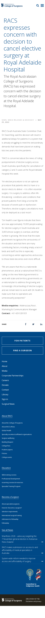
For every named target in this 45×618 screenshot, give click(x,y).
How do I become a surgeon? (12, 508)
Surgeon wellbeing (8, 438)
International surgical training (12, 515)
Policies (4, 453)
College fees (6, 446)
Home (4, 361)
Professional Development (11, 479)
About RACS (7, 416)
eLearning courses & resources (12, 482)
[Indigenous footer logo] (34, 578)
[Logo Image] (12, 6)
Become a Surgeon (10, 497)
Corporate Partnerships (12, 375)
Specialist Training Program (11, 486)
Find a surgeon (22, 350)
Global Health (6, 430)
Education (6, 468)
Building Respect (7, 442)
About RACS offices (8, 427)
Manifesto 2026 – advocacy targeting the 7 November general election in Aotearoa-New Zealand (20, 539)
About (4, 366)
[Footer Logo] (11, 600)
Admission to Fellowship (10, 519)
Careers (5, 380)
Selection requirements (10, 512)
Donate (5, 385)
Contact (5, 389)
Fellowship (5, 523)
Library (5, 394)
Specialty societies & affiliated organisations (17, 434)
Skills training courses (9, 475)
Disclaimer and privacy (33, 601)
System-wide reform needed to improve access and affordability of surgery (18, 560)
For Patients (22, 340)
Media (4, 371)
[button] (25, 324)
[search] (38, 5)
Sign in (5, 399)
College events (7, 457)
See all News (7, 530)
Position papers (7, 450)
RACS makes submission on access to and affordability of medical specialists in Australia (20, 550)
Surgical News (8, 404)
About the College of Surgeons (12, 423)
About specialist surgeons (10, 504)
